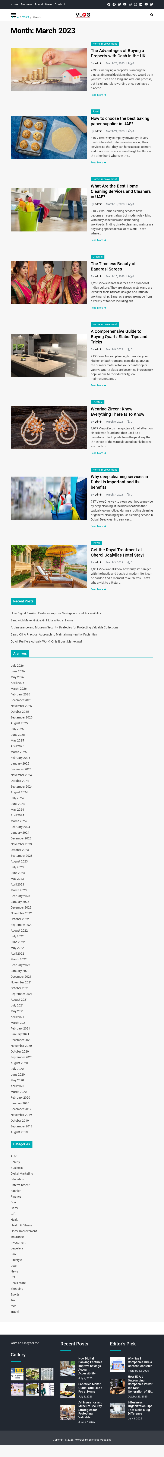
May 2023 (17, 878)
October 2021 (20, 988)
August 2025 (19, 723)
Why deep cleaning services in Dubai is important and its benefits (119, 482)
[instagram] (130, 4)
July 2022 (17, 936)
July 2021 (17, 1005)
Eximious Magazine (100, 1439)
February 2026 (20, 694)
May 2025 (17, 740)
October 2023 (20, 850)
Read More (97, 94)
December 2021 (21, 976)
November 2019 (21, 1115)
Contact (60, 4)
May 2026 (17, 677)
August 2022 (19, 930)
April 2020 (17, 1086)
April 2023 (17, 884)
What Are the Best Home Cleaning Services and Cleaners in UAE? (121, 191)
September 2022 (21, 924)
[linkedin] (141, 4)
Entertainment (20, 1185)
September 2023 (21, 855)
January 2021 (20, 1034)
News (49, 4)
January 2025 (20, 763)
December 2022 (21, 907)
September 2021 (21, 994)
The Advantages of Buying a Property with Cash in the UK (118, 53)
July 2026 (17, 665)
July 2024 (17, 798)
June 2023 (18, 873)
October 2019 (20, 1120)
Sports (15, 1294)
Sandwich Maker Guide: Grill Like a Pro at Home (42, 620)
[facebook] (109, 4)
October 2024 (20, 780)
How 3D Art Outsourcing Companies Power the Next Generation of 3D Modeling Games (140, 1384)
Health (15, 1219)
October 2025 (20, 711)
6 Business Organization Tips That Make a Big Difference (140, 1408)
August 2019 (19, 1132)
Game (15, 1208)
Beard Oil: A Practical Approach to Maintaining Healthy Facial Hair (54, 634)
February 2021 (20, 1028)
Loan (14, 1265)
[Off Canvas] (13, 15)
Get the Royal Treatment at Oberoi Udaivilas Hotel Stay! (117, 552)
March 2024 (19, 821)
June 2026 (18, 671)
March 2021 (19, 1022)
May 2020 (17, 1080)
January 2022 (20, 971)
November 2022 (21, 913)
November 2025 (21, 706)
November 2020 (21, 1045)
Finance (16, 1196)
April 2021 (17, 1017)
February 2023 (20, 896)
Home (15, 4)
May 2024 (17, 809)
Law (13, 1254)
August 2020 (19, 1063)
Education (17, 1179)
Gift (13, 1214)
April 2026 (17, 683)
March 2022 (19, 959)
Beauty (15, 1162)
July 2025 (17, 729)
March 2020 (19, 1091)
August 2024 (19, 792)
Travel (39, 4)
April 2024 (17, 815)
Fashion (16, 1190)
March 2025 (19, 752)
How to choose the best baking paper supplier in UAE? (120, 121)
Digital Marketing (22, 1173)
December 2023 (21, 838)
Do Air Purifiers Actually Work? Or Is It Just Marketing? (46, 641)
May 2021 (17, 1011)
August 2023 (19, 861)
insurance (17, 1237)
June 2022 (18, 942)
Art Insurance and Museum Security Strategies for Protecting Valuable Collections (64, 627)
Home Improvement (104, 43)
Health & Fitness (21, 1225)
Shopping (17, 1288)
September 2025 (21, 717)
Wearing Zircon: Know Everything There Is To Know (117, 411)
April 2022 (17, 953)
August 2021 (19, 999)
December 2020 (21, 1040)
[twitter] (119, 4)
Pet (13, 1277)
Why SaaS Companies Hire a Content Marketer (140, 1362)
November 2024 (21, 775)
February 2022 (20, 965)
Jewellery (17, 1248)
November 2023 (21, 844)
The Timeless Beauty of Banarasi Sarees (113, 266)
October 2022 (20, 919)
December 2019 (21, 1109)
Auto (14, 1156)
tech (13, 1306)
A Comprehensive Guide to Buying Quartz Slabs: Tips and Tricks (119, 337)
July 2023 (17, 867)
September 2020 (21, 1057)
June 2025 (18, 734)
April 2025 (17, 746)
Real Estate (18, 1283)
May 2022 (17, 948)
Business (27, 4)
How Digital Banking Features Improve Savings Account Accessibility (56, 613)
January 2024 (20, 832)
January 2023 (20, 901)
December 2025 (21, 700)
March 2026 (19, 688)
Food (95, 111)
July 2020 (17, 1068)
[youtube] (125, 4)
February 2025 (20, 757)
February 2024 (20, 827)
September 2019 (21, 1126)
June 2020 (18, 1074)
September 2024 (21, 786)
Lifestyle (97, 256)
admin (98, 63)
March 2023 (19, 890)
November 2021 (21, 982)
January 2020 (20, 1103)
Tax (13, 1300)
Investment (18, 1242)
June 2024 (18, 804)
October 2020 (20, 1051)
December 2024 (21, 769)
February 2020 (20, 1097)
